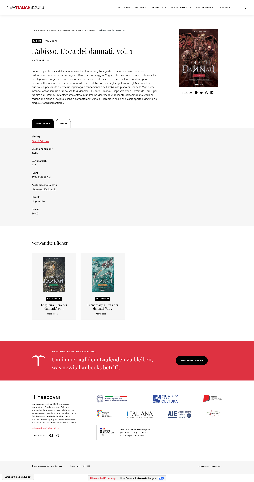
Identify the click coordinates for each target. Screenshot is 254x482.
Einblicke (157, 7)
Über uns (224, 7)
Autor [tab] (63, 123)
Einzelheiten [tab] (42, 123)
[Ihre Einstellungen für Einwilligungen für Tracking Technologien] (18, 477)
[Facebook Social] (51, 435)
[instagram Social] (57, 435)
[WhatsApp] (206, 92)
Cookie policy (217, 466)
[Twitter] (201, 92)
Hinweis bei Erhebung (103, 478)
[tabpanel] (95, 175)
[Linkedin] (211, 92)
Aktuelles (123, 7)
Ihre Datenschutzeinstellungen (138, 478)
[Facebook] (196, 92)
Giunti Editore (40, 141)
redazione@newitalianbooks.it (45, 428)
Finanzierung (179, 7)
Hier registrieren (192, 360)
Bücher (139, 7)
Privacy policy (203, 466)
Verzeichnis (203, 7)
